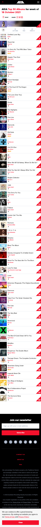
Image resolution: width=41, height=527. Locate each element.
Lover (9, 275)
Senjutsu (10, 238)
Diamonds (11, 125)
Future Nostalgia (13, 80)
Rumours (11, 223)
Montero (10, 72)
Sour (9, 22)
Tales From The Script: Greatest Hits (20, 298)
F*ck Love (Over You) (15, 95)
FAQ (20, 464)
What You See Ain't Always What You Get (21, 170)
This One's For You (14, 193)
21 (8, 200)
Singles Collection (13, 178)
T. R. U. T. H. (12, 230)
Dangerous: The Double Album (18, 351)
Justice (10, 65)
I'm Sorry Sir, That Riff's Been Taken (20, 49)
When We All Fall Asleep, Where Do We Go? (22, 162)
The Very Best (12, 313)
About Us (20, 459)
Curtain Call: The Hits (15, 215)
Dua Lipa (11, 305)
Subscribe (20, 433)
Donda (10, 102)
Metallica (10, 343)
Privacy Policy (23, 517)
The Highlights (12, 110)
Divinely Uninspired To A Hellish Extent (20, 253)
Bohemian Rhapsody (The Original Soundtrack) (23, 283)
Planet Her (11, 42)
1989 (9, 185)
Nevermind (11, 321)
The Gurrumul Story (14, 396)
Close (20, 522)
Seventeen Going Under (16, 366)
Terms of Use (10, 517)
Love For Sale (12, 268)
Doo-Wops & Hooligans (15, 381)
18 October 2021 (11, 12)
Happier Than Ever (14, 57)
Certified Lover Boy (14, 34)
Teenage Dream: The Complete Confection (22, 358)
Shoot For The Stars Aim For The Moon (21, 260)
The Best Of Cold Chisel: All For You (20, 336)
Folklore (10, 208)
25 (8, 155)
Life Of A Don (12, 147)
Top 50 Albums (16, 9)
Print (7, 17)
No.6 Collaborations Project (17, 388)
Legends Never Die (14, 373)
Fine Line (11, 117)
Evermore (11, 290)
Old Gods (11, 132)
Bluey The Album (13, 245)
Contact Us (20, 454)
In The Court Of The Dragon (17, 87)
